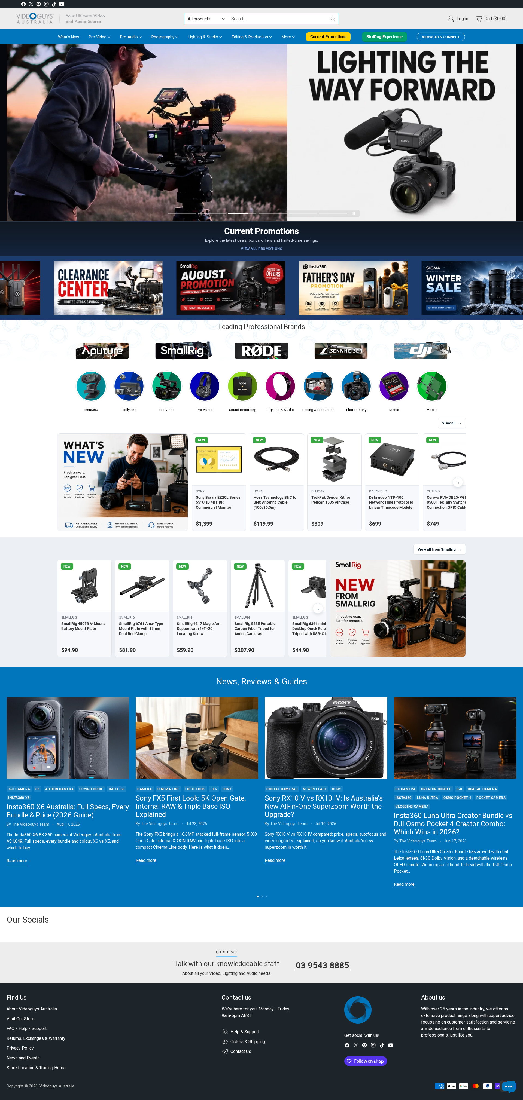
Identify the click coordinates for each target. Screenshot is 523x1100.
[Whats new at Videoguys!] (122, 482)
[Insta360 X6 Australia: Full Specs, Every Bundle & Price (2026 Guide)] (68, 738)
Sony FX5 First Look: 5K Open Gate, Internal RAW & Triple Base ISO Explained (191, 806)
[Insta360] (91, 387)
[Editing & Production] (318, 387)
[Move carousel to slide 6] (333, 213)
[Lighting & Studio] (280, 387)
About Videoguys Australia (32, 1009)
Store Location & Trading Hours (36, 1067)
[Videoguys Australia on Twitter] (31, 5)
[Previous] (7, 793)
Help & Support (244, 1031)
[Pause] (353, 213)
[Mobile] (432, 387)
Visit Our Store (20, 1018)
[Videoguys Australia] (62, 19)
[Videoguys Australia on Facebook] (23, 5)
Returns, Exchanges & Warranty (36, 1038)
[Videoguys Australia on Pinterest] (38, 5)
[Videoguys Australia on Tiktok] (54, 5)
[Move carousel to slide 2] (212, 213)
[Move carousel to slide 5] (303, 213)
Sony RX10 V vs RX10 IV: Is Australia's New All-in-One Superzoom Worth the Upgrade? (324, 806)
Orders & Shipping (247, 1041)
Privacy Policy (20, 1048)
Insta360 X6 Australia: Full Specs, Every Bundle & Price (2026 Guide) (68, 811)
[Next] (516, 793)
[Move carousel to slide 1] (182, 213)
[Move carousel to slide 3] (242, 213)
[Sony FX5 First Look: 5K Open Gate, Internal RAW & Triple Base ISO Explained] (197, 738)
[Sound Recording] (242, 387)
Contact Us (240, 1051)
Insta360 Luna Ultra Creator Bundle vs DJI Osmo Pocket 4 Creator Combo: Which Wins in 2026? (453, 823)
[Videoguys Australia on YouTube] (61, 5)
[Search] (333, 18)
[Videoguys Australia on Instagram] (46, 5)
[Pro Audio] (204, 387)
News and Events (23, 1058)
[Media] (394, 387)
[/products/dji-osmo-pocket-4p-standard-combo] (261, 132)
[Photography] (356, 387)
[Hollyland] (129, 387)
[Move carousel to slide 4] (273, 213)
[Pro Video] (167, 387)
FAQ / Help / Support (27, 1028)
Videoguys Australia (56, 1086)
